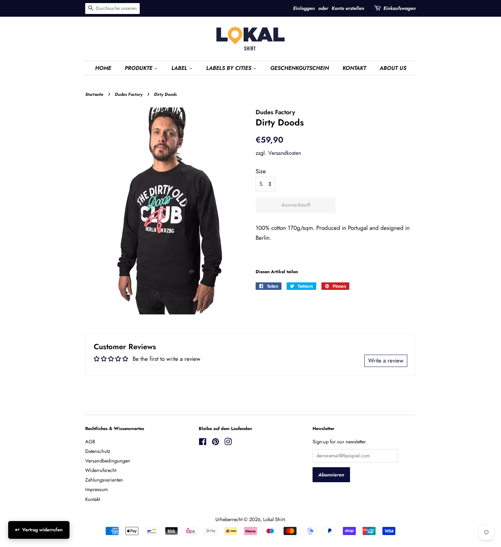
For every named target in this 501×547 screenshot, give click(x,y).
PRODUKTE (139, 68)
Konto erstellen (348, 8)
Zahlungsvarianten (104, 479)
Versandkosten (284, 153)
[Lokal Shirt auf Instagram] (228, 443)
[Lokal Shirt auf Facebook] (203, 443)
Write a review (386, 360)
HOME (103, 68)
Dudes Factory (128, 94)
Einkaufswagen (399, 8)
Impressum (96, 489)
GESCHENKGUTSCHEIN (299, 68)
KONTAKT (354, 68)
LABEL (180, 68)
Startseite (94, 94)
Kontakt (92, 499)
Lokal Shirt (274, 519)
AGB (90, 441)
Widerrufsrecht (100, 470)
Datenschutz (97, 451)
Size (261, 171)
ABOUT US (393, 68)
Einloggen (304, 8)
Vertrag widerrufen (42, 529)
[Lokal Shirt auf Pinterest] (215, 443)
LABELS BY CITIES (229, 68)
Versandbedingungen (107, 460)
